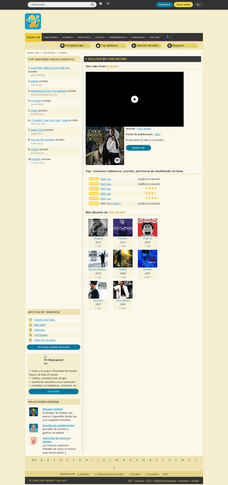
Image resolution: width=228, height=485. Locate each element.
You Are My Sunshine (43, 139)
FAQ (130, 480)
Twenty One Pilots (44, 319)
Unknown (39, 330)
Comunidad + (138, 37)
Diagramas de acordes (110, 474)
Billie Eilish (40, 325)
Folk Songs (37, 143)
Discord (155, 37)
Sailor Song (37, 129)
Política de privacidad (165, 480)
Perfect (35, 149)
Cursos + (100, 37)
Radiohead (37, 114)
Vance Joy (36, 85)
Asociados (183, 480)
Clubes (195, 480)
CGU (148, 480)
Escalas (135, 474)
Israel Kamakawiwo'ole (44, 94)
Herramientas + (118, 37)
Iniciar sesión (183, 4)
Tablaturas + (51, 37)
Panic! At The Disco (45, 340)
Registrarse (164, 4)
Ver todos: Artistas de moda (53, 347)
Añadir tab (33, 37)
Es (198, 4)
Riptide (34, 81)
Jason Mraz (37, 104)
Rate (116, 203)
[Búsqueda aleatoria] (108, 3)
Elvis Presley (38, 75)
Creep (34, 110)
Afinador (84, 474)
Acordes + (68, 37)
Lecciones (153, 474)
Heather (36, 159)
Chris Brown (144, 128)
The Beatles (41, 335)
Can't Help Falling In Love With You (50, 67)
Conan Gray (38, 162)
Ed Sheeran (37, 153)
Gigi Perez (36, 133)
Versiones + (85, 37)
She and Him (38, 123)
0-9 (34, 460)
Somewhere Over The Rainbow (49, 91)
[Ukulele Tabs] (33, 21)
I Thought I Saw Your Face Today (49, 120)
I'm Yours (36, 100)
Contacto (139, 480)
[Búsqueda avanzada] (100, 3)
